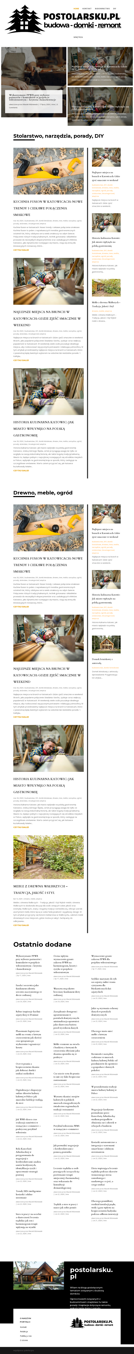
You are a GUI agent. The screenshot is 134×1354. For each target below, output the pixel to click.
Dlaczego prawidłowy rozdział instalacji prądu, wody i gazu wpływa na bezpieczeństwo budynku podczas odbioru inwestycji (104, 1208)
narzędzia (79, 28)
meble (118, 18)
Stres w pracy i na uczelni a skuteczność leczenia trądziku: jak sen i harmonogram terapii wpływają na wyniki (28, 1221)
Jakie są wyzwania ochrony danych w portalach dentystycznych (104, 1011)
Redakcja (24, 1331)
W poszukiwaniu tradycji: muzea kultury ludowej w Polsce (104, 1090)
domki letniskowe (83, 18)
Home (76, 9)
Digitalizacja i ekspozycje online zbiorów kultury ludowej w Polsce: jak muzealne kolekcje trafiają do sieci (29, 1097)
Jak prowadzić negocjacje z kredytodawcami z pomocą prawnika (66, 1149)
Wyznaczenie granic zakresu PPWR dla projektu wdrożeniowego (103, 959)
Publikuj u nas (26, 1336)
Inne (109, 18)
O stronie (24, 1340)
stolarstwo (114, 28)
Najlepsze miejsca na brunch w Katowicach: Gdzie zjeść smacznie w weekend (99, 68)
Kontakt (87, 9)
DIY (114, 9)
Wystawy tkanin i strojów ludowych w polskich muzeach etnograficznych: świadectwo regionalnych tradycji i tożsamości (67, 1103)
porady (101, 28)
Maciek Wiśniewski (30, 104)
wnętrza (78, 37)
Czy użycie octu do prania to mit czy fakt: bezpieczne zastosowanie (67, 1077)
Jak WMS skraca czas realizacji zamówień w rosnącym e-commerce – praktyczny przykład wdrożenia (28, 1126)
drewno (100, 18)
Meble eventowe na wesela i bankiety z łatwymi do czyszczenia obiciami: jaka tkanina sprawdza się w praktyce (67, 1051)
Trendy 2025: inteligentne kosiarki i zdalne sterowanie (28, 1194)
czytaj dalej (21, 250)
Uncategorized (86, 80)
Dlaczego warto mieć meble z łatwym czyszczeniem (102, 1034)
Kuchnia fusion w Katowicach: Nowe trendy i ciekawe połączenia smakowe (48, 208)
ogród (90, 28)
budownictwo (102, 9)
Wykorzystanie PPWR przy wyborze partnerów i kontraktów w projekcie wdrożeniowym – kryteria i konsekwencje (32, 97)
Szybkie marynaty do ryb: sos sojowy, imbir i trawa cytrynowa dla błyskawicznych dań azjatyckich (104, 985)
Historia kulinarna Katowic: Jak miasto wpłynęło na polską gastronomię (100, 108)
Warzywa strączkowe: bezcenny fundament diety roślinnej (67, 992)
